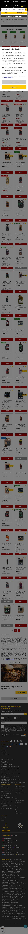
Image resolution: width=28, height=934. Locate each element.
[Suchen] (26, 9)
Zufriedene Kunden (23, 1)
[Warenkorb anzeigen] (18, 5)
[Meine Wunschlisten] (15, 5)
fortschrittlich (21, 9)
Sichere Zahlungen (15, 1)
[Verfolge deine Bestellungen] (12, 5)
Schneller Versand (6, 1)
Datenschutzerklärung (8, 77)
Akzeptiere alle (14, 87)
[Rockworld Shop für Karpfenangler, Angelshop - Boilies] (6, 6)
